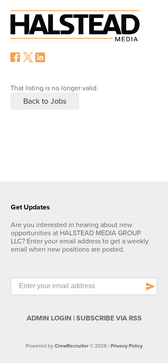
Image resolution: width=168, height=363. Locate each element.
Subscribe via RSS (109, 318)
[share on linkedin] (40, 60)
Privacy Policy (127, 346)
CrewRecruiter (71, 346)
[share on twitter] (28, 60)
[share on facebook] (15, 60)
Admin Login (49, 318)
